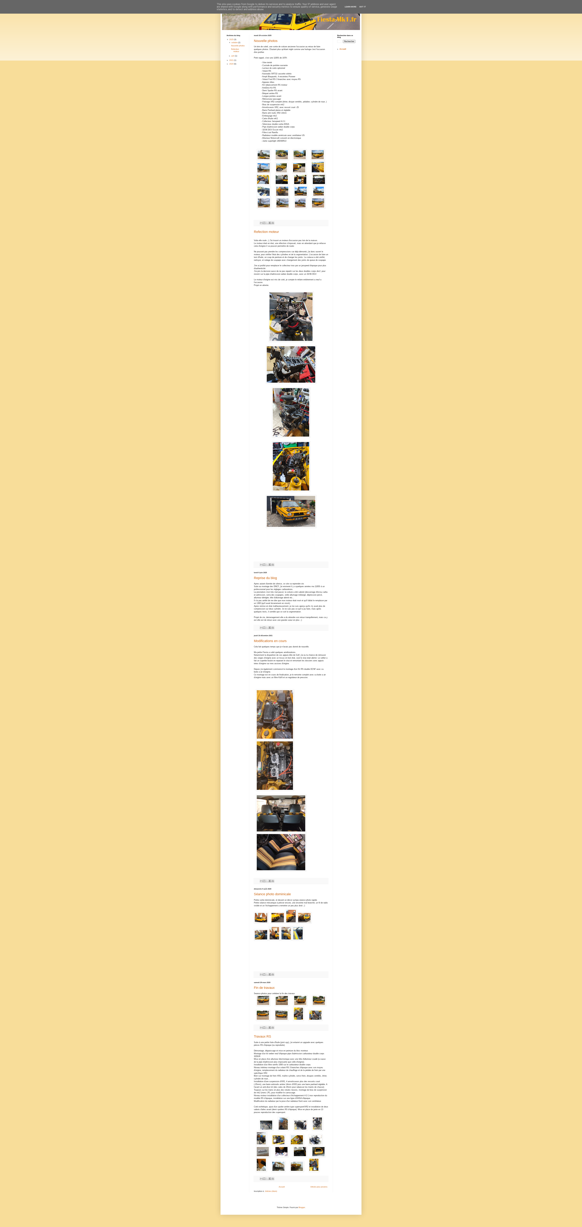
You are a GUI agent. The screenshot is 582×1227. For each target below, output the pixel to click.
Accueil (282, 1187)
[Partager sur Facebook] (269, 222)
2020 (231, 64)
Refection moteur (266, 232)
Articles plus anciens (318, 1187)
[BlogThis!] (264, 222)
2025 (231, 39)
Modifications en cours (270, 641)
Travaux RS (262, 1036)
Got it (362, 7)
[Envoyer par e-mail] (261, 222)
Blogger (302, 1207)
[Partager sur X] (267, 222)
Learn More (350, 7)
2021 (231, 60)
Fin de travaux (264, 988)
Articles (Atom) (271, 1191)
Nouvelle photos (266, 41)
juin (233, 56)
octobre (234, 42)
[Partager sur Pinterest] (272, 222)
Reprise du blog (265, 578)
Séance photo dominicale (272, 894)
